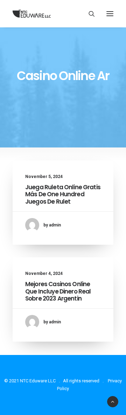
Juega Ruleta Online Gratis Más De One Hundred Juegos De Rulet (62, 194)
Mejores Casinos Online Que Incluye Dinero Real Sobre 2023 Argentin (58, 291)
